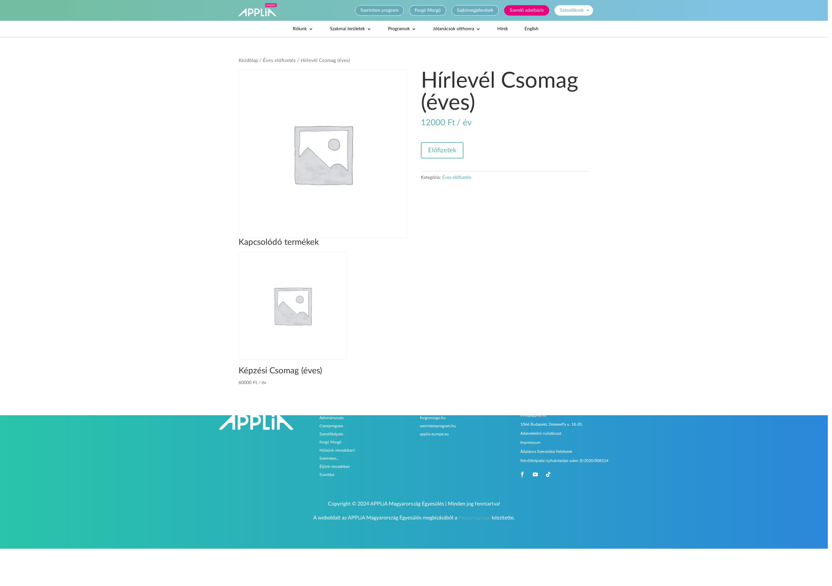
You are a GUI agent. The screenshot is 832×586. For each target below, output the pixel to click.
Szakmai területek (347, 29)
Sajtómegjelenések (475, 10)
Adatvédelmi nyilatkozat (540, 433)
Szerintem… (329, 458)
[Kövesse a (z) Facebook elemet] (522, 474)
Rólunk (300, 29)
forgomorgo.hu (433, 418)
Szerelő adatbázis (527, 10)
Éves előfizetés (279, 60)
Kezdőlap (248, 60)
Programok (399, 29)
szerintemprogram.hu (438, 426)
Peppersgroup (474, 517)
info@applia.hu (533, 415)
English (532, 29)
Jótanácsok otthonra (453, 29)
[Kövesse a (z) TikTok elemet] (548, 474)
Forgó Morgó (428, 10)
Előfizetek (442, 150)
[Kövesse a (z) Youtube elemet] (535, 474)
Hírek (502, 29)
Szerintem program (379, 10)
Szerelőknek (572, 10)
